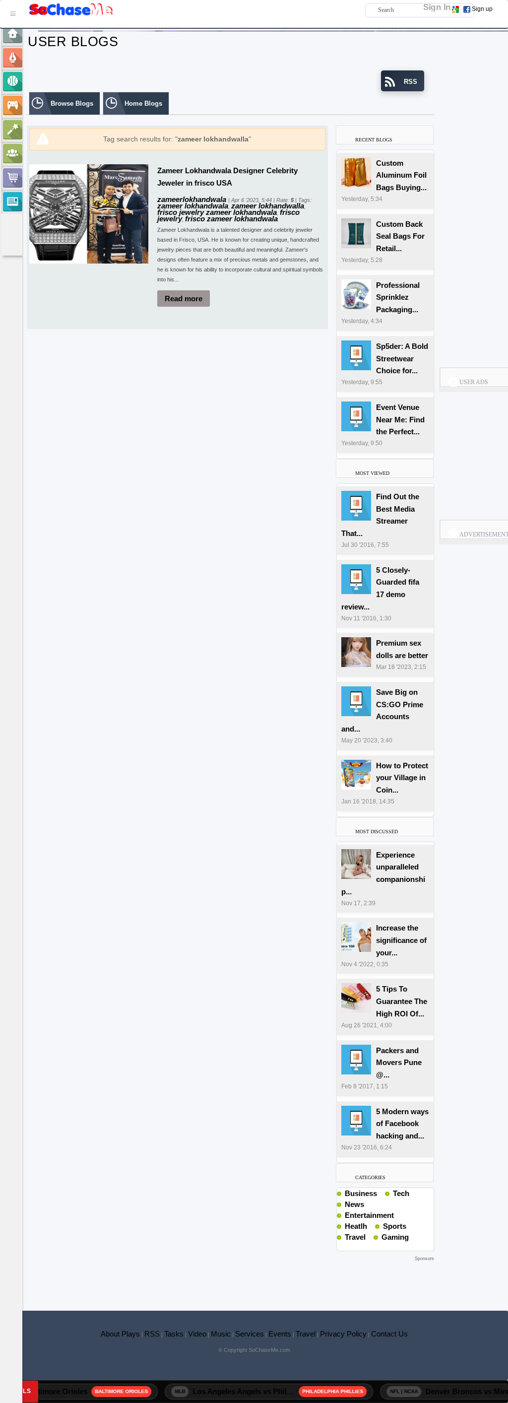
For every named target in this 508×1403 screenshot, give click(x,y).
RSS (152, 1334)
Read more (183, 298)
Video (197, 1334)
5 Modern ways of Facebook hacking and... (402, 1123)
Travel (355, 1237)
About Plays (120, 1334)
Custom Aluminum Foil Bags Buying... (401, 175)
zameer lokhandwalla (267, 205)
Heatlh (356, 1226)
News (354, 1204)
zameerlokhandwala (192, 199)
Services (249, 1334)
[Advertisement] (230, 1278)
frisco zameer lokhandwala (231, 218)
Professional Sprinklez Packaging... (398, 297)
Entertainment (369, 1215)
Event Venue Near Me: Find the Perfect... (400, 419)
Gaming (395, 1237)
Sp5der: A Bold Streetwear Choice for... (402, 358)
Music (221, 1334)
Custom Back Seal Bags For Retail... (400, 236)
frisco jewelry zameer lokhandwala (217, 212)
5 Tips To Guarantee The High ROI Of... (401, 1001)
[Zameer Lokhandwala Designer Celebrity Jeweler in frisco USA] (88, 213)
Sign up (482, 8)
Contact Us (389, 1334)
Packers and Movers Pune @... (399, 1062)
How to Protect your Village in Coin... (402, 778)
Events (279, 1334)
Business (361, 1193)
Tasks (174, 1334)
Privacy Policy (343, 1334)
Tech (401, 1193)
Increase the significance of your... (401, 940)
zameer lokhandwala (192, 205)
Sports (394, 1226)
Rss (381, 1193)
